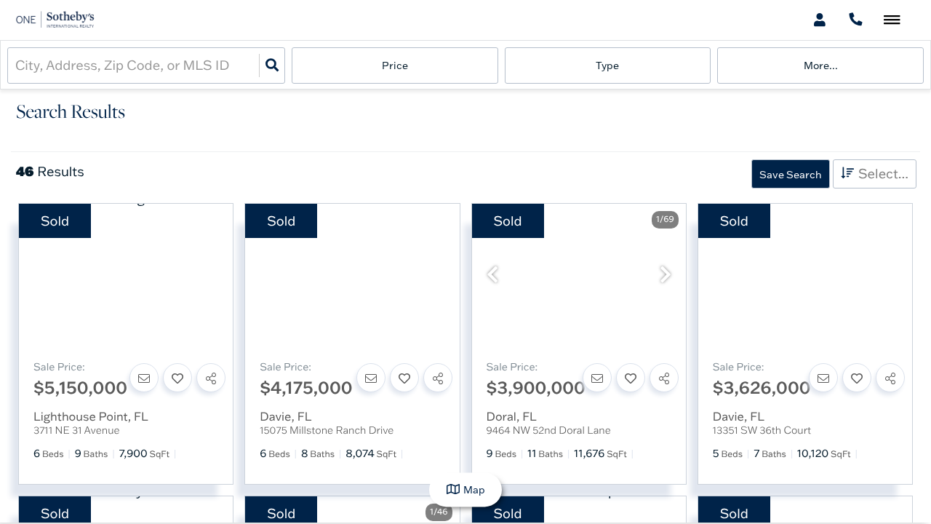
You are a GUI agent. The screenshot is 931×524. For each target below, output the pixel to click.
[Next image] (665, 275)
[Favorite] (177, 377)
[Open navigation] (892, 20)
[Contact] (144, 377)
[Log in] (819, 20)
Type (607, 65)
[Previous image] (492, 275)
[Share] (210, 377)
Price (395, 65)
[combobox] (16, 65)
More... (821, 65)
